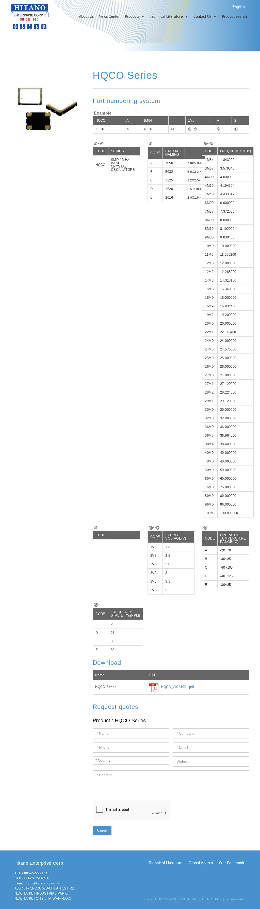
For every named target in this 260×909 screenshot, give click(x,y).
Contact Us (202, 17)
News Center (109, 17)
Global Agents (201, 863)
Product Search (234, 17)
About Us (86, 17)
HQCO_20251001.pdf (177, 687)
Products (132, 17)
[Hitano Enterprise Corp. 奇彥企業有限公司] (30, 16)
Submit (102, 831)
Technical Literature (166, 17)
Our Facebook (231, 863)
